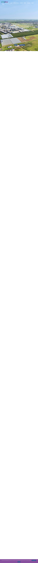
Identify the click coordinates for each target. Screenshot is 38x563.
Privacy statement (34, 560)
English (3, 4)
